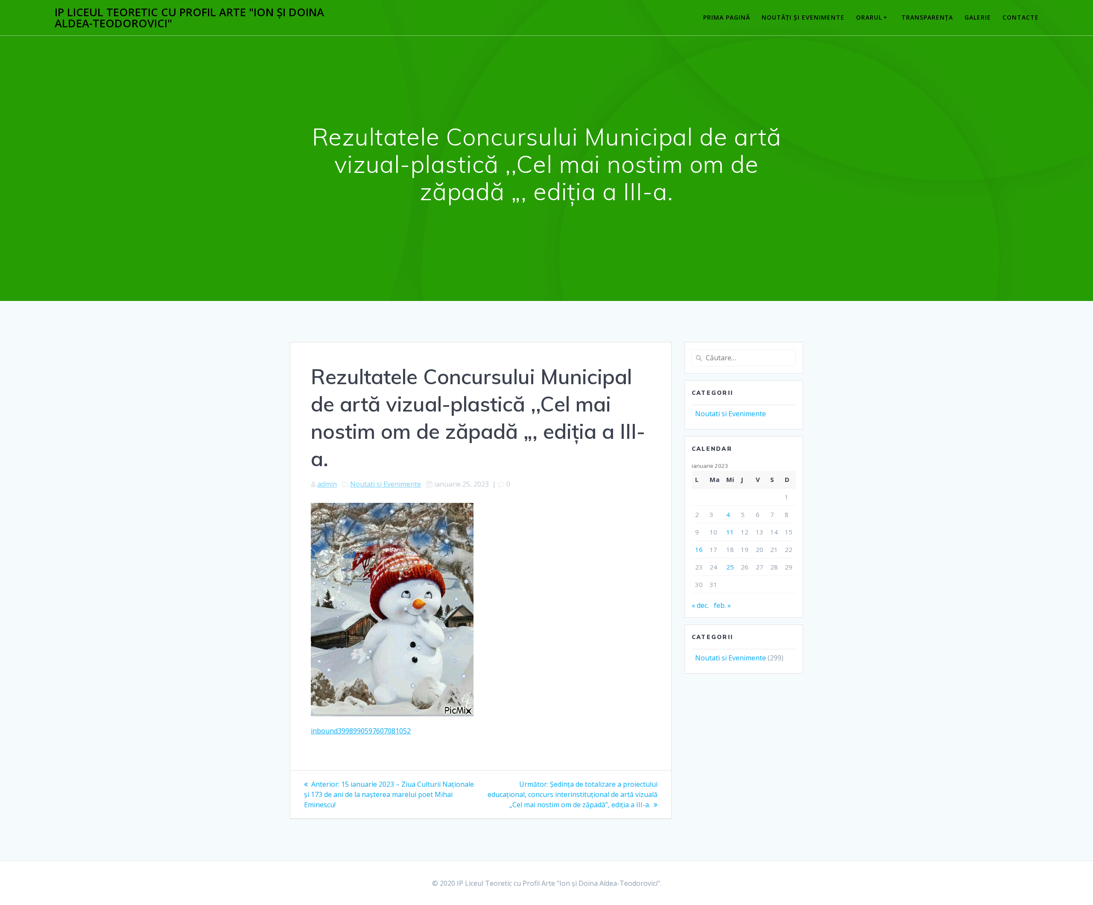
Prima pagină (726, 17)
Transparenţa (927, 17)
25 (730, 567)
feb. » (722, 605)
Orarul (869, 17)
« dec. (700, 605)
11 (730, 532)
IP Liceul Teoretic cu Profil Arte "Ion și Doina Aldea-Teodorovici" (189, 18)
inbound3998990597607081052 (361, 731)
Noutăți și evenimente (803, 17)
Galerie (977, 17)
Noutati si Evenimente (385, 484)
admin (327, 484)
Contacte (1020, 17)
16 (699, 549)
